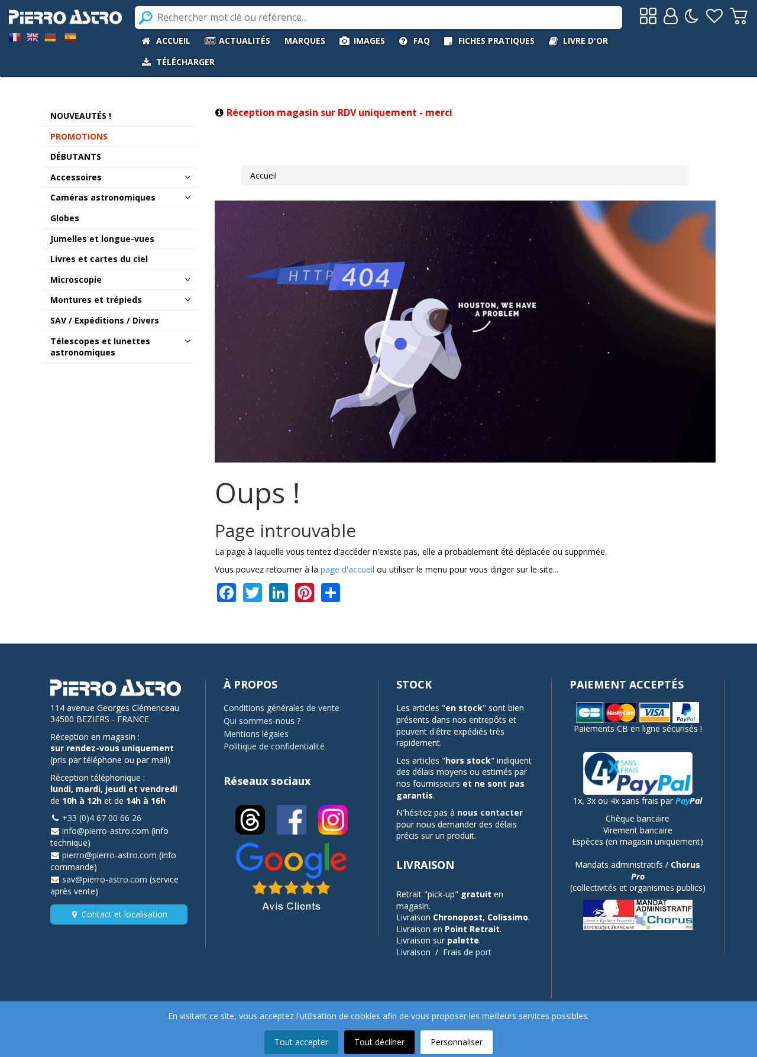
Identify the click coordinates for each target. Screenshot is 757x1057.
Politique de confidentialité (274, 746)
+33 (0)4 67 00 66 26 (101, 817)
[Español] (70, 36)
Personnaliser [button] (457, 1042)
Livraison (413, 952)
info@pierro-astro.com (105, 830)
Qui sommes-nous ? (262, 720)
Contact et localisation (124, 914)
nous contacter (490, 812)
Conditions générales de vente (281, 707)
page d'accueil (347, 569)
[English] (32, 36)
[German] (50, 36)
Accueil (263, 175)
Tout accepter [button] (301, 1042)
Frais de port (467, 952)
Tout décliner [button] (379, 1042)
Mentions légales (256, 733)
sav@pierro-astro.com (104, 879)
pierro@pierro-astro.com (109, 855)
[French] (15, 36)
